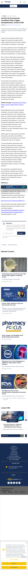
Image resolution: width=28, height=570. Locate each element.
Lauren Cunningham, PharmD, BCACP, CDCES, (12, 309)
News (16, 492)
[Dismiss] (25, 187)
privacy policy (5, 237)
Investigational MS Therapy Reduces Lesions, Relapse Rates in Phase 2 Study (13, 105)
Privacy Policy (14, 454)
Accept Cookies (14, 567)
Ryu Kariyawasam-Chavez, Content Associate (13, 366)
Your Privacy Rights (14, 459)
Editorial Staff (14, 453)
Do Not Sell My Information (14, 458)
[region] (14, 555)
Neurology (4, 244)
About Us (14, 446)
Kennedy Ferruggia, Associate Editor (11, 279)
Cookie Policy (24, 556)
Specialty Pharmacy (12, 244)
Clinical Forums (14, 448)
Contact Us (14, 451)
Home (4, 492)
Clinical (12, 6)
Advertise (14, 449)
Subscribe (20, 233)
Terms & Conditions (14, 456)
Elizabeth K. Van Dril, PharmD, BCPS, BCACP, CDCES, (14, 308)
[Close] (26, 542)
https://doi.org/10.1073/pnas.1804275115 (13, 200)
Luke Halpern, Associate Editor (9, 311)
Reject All (14, 563)
